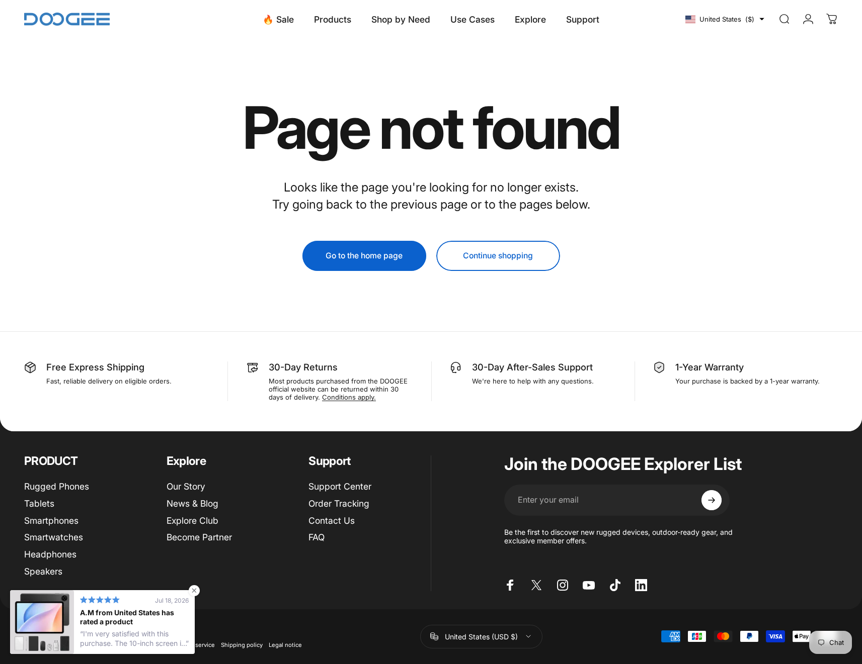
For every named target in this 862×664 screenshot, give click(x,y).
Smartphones (51, 520)
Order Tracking (338, 503)
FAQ (316, 537)
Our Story (186, 486)
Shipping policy (242, 644)
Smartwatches (53, 537)
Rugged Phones (56, 486)
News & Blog (192, 503)
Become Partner (199, 537)
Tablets (39, 503)
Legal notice (285, 644)
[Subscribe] (711, 500)
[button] (724, 19)
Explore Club (192, 520)
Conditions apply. (349, 397)
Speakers (43, 571)
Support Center (339, 486)
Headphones (50, 554)
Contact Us (331, 520)
